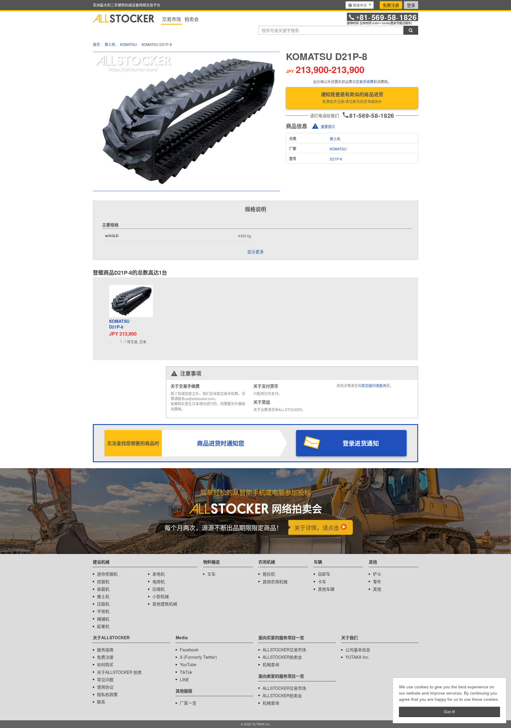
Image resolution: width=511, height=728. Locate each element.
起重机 (103, 626)
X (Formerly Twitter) (198, 657)
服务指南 (105, 650)
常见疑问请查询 (373, 385)
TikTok (186, 672)
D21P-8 (336, 158)
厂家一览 (188, 703)
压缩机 (158, 589)
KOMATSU (338, 148)
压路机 (103, 604)
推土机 (335, 138)
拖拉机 (269, 574)
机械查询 (271, 664)
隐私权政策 (107, 694)
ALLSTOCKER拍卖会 (282, 657)
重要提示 (328, 126)
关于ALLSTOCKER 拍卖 (119, 672)
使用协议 (105, 687)
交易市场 (171, 19)
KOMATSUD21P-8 (119, 324)
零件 (377, 581)
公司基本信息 (357, 650)
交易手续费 (364, 81)
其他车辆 (326, 589)
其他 (377, 589)
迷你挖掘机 (107, 574)
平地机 (103, 611)
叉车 (211, 574)
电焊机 (158, 581)
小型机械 (160, 596)
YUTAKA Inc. (357, 657)
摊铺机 (103, 619)
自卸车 (324, 574)
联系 (101, 702)
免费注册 (391, 5)
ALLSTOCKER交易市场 (284, 650)
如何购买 (105, 664)
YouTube (188, 664)
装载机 (103, 589)
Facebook (189, 650)
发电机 (158, 574)
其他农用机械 (275, 581)
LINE (184, 679)
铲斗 (377, 574)
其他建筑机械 (164, 604)
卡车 (322, 581)
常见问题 (105, 679)
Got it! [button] (449, 711)
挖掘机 (103, 581)
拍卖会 (192, 19)
